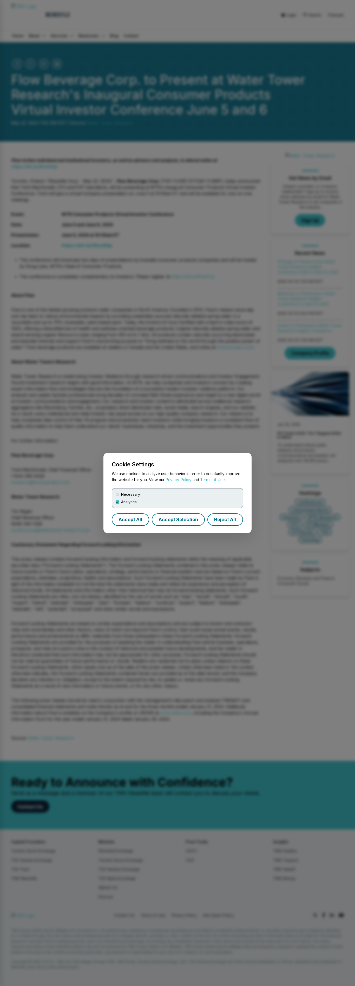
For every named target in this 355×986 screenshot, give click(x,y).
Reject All (225, 519)
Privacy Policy (179, 479)
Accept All (130, 519)
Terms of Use (212, 479)
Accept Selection (178, 519)
